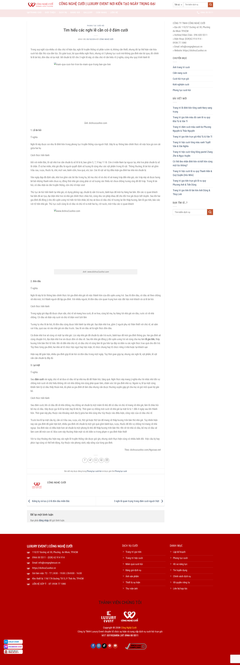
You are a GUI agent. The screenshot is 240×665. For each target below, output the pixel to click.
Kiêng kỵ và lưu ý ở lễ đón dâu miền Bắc (51, 501)
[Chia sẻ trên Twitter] (90, 460)
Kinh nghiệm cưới (181, 84)
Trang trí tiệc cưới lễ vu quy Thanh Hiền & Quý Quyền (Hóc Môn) (192, 173)
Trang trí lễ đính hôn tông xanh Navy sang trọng (192, 109)
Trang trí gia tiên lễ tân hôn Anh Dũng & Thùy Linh (191, 192)
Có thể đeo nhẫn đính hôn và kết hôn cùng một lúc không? (192, 163)
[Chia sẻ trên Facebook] (84, 460)
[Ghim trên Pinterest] (101, 460)
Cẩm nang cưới (180, 73)
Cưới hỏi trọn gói (181, 78)
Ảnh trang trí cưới (181, 67)
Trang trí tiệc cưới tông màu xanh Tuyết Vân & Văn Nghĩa (192, 144)
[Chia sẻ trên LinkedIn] (106, 460)
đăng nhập (44, 520)
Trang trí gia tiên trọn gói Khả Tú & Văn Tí (192, 136)
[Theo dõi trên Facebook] (93, 645)
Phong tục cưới (121, 471)
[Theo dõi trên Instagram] (98, 645)
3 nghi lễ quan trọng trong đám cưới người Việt (137, 501)
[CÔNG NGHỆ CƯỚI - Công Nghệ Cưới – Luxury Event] (41, 4)
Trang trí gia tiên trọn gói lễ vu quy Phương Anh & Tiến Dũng (189, 182)
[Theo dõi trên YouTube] (115, 645)
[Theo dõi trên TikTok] (104, 645)
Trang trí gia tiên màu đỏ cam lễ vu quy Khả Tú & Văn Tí (191, 119)
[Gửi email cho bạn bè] (95, 460)
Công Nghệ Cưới (106, 39)
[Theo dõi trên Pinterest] (109, 645)
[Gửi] (210, 4)
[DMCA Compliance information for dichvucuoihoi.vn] (136, 646)
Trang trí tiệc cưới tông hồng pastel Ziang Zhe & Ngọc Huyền (193, 154)
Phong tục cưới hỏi (95, 26)
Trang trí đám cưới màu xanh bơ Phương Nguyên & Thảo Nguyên (192, 129)
